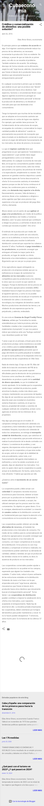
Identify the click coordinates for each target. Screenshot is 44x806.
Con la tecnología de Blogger (23, 801)
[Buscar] (40, 5)
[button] (40, 25)
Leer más (37, 730)
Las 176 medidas (10, 737)
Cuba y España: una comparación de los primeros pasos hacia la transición (18, 706)
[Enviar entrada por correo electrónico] (8, 630)
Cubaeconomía (22, 8)
